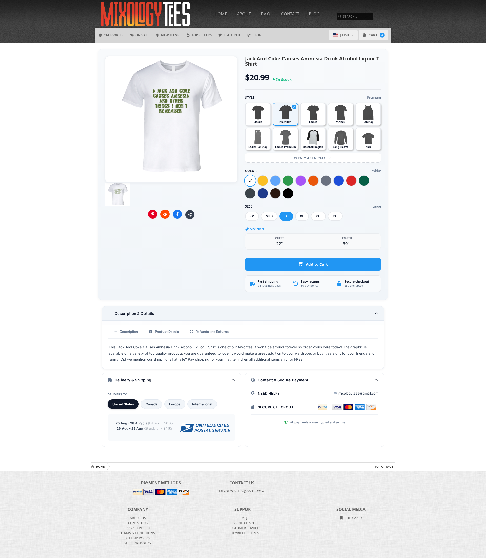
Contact (290, 14)
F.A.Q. (266, 14)
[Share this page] (189, 214)
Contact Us (138, 523)
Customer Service (243, 528)
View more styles (310, 158)
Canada (151, 404)
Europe (174, 404)
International (202, 404)
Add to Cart (317, 264)
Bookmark (352, 517)
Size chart (257, 229)
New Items (170, 35)
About (244, 14)
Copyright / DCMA (244, 533)
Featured (232, 35)
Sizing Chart (243, 523)
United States (123, 404)
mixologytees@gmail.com (358, 393)
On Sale (142, 35)
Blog (314, 14)
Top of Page (384, 466)
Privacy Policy (138, 528)
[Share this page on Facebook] (177, 214)
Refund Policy (137, 538)
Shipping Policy (137, 543)
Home (221, 14)
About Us (138, 517)
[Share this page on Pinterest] (152, 214)
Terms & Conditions (137, 533)
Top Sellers (201, 35)
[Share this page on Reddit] (165, 214)
